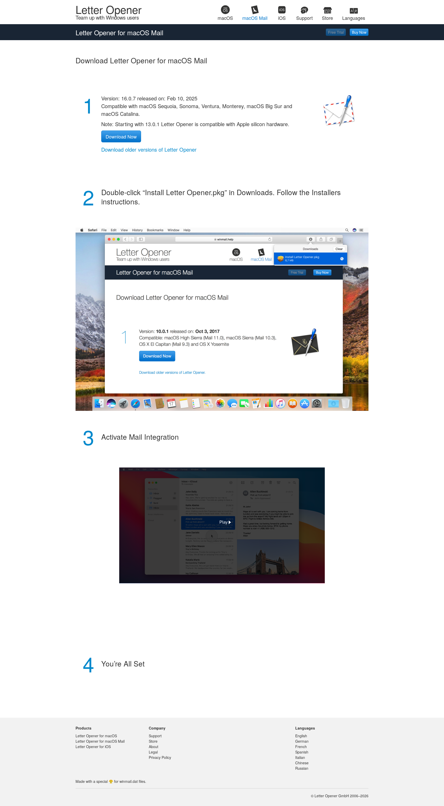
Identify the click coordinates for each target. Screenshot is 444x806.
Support (155, 735)
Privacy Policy (160, 757)
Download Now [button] (121, 136)
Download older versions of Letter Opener (149, 149)
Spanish (301, 752)
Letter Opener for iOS (93, 746)
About (153, 746)
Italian (300, 757)
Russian (301, 768)
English (301, 735)
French (301, 746)
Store (153, 741)
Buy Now (359, 32)
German (302, 741)
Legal (153, 752)
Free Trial (336, 32)
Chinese (302, 762)
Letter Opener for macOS (96, 735)
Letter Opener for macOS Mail (100, 741)
